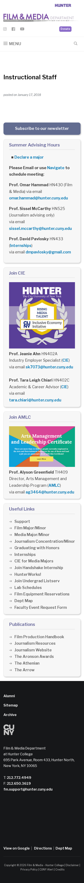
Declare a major (29, 157)
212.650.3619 (18, 783)
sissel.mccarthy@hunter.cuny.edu (40, 228)
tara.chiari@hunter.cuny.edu (35, 400)
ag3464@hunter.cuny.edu (50, 492)
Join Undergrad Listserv (37, 581)
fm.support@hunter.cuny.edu (28, 789)
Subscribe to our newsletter (42, 128)
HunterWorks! (27, 574)
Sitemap (10, 705)
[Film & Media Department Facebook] (13, 30)
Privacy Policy (28, 869)
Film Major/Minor (30, 528)
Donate (65, 28)
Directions (43, 848)
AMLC (54, 485)
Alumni (9, 696)
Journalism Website (33, 650)
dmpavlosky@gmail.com (48, 252)
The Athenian (26, 663)
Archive (10, 715)
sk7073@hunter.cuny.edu (49, 367)
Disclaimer (72, 865)
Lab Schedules (28, 587)
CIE (65, 360)
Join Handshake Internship (38, 567)
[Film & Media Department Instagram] (5, 30)
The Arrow (24, 670)
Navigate (55, 167)
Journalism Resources (35, 643)
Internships (20, 245)
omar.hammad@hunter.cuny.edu (38, 198)
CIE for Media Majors (33, 561)
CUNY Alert (46, 869)
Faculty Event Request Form (40, 607)
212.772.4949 (18, 778)
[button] (12, 43)
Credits (59, 869)
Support (22, 521)
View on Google (16, 848)
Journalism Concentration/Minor (44, 541)
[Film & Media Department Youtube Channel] (22, 30)
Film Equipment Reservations (42, 594)
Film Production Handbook (39, 637)
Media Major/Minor (32, 534)
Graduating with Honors (36, 548)
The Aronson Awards (34, 656)
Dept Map (23, 600)
